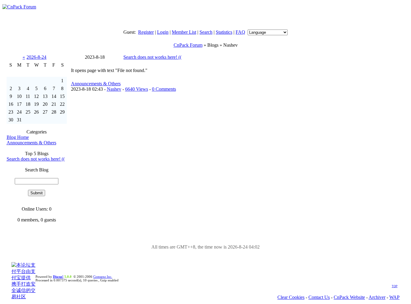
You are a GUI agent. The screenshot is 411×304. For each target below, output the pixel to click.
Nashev (114, 89)
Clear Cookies (290, 297)
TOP (394, 286)
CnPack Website (349, 297)
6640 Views (136, 89)
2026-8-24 (36, 57)
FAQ (240, 32)
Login (162, 32)
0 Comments (164, 89)
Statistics (224, 32)
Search (205, 32)
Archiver (377, 297)
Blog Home (18, 137)
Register (146, 32)
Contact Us (319, 297)
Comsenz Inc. (102, 276)
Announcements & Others (31, 142)
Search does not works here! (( (36, 158)
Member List (184, 32)
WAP (394, 297)
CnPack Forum (188, 45)
